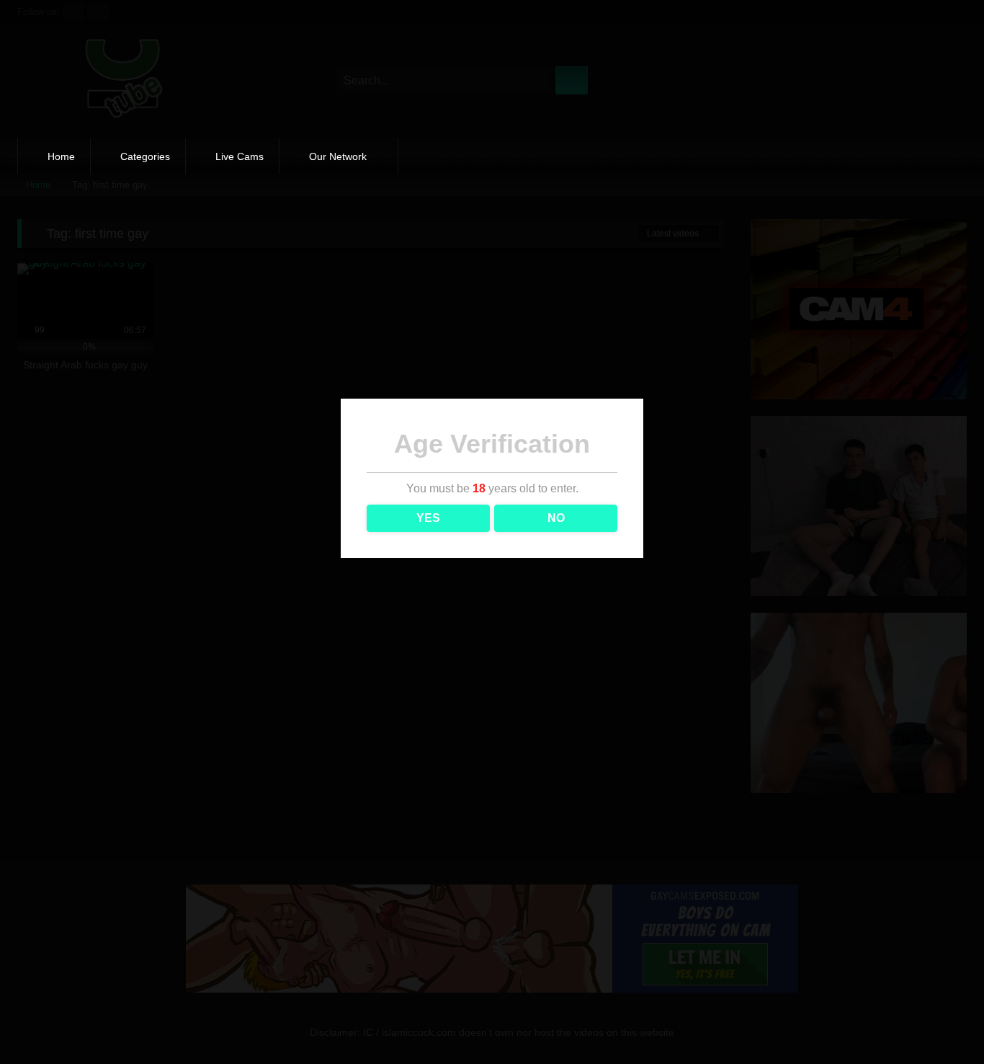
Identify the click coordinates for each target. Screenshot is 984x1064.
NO (556, 518)
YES (428, 518)
